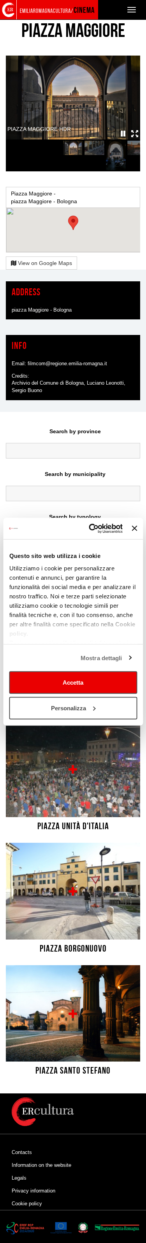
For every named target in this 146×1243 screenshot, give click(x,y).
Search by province (75, 431)
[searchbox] (73, 448)
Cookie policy (27, 1203)
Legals (19, 1178)
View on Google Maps (44, 263)
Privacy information (33, 1191)
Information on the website (41, 1165)
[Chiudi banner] (134, 528)
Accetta (73, 682)
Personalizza (68, 707)
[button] (123, 134)
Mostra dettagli (101, 657)
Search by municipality (75, 474)
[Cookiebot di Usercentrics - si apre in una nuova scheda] (92, 528)
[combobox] (73, 450)
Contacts (22, 1152)
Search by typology (75, 517)
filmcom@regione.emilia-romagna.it (67, 363)
